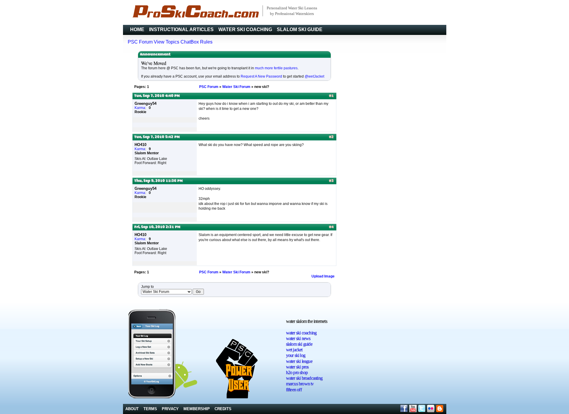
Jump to (147, 287)
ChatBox (189, 41)
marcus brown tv (300, 383)
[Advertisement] (424, 344)
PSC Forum (140, 41)
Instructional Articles (181, 29)
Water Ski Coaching (245, 29)
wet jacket (294, 349)
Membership (196, 409)
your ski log (295, 355)
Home (137, 29)
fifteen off (294, 389)
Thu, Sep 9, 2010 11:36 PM (158, 181)
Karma (140, 108)
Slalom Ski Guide (299, 29)
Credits (223, 409)
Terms (150, 409)
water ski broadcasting (304, 378)
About (132, 409)
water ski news (298, 338)
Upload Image (323, 276)
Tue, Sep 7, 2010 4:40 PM (157, 96)
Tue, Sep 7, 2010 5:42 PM (157, 137)
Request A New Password (261, 76)
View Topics (166, 41)
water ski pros (297, 366)
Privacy (170, 409)
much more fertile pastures (276, 68)
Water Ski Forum (236, 87)
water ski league (299, 361)
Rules (206, 41)
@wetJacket (314, 76)
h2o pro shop (297, 372)
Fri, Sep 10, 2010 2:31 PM (157, 227)
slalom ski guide (299, 343)
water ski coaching (301, 332)
